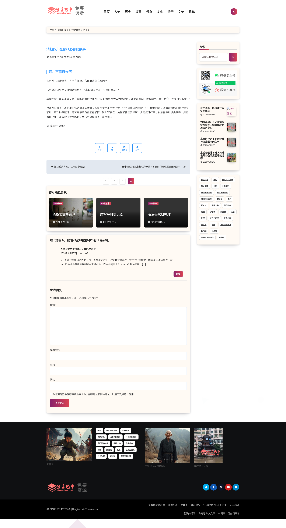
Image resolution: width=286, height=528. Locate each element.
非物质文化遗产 (207, 237)
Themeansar (92, 509)
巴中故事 (58, 203)
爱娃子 (184, 505)
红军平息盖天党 (111, 214)
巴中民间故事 (206, 193)
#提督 (78, 57)
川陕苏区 (225, 186)
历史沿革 (204, 186)
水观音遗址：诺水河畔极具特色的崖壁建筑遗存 (212, 155)
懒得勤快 (195, 505)
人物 (117, 12)
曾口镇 (219, 199)
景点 (149, 12)
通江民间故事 (225, 225)
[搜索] (233, 57)
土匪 (215, 186)
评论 (53, 304)
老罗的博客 (189, 513)
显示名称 (55, 350)
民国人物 (215, 205)
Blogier (76, 509)
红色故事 (227, 218)
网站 (52, 379)
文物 (181, 12)
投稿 (192, 12)
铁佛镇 (203, 231)
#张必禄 (71, 57)
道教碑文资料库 (156, 505)
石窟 (233, 212)
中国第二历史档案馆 (229, 513)
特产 (171, 12)
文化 (160, 12)
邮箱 (52, 364)
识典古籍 (235, 505)
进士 (213, 225)
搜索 (202, 47)
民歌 (203, 212)
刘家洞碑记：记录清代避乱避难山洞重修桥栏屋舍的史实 (212, 125)
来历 (229, 199)
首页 (107, 12)
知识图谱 (173, 505)
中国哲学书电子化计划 (215, 505)
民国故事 (227, 205)
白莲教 (223, 212)
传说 (215, 180)
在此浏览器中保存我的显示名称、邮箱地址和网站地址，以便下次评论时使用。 (94, 394)
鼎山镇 (221, 237)
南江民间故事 (227, 180)
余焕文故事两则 (64, 214)
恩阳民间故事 (206, 199)
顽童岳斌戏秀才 (159, 214)
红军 (203, 218)
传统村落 (204, 180)
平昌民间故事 (222, 193)
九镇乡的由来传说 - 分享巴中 (75, 249)
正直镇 (203, 205)
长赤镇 (214, 231)
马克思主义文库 (206, 513)
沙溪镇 (212, 212)
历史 (128, 12)
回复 (178, 274)
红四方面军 (214, 218)
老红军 (203, 225)
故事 (139, 12)
